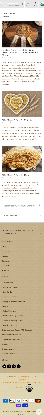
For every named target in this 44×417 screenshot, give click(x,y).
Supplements (8, 349)
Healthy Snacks (9, 325)
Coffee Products (9, 311)
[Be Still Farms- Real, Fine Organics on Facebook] (9, 366)
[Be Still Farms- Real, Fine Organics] (10, 4)
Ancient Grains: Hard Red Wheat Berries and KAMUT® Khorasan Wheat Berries (21, 52)
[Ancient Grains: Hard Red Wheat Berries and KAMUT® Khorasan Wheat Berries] (22, 34)
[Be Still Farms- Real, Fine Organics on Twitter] (4, 366)
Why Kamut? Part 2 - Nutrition (17, 120)
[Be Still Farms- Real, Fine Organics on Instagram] (19, 366)
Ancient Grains (9, 297)
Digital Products (9, 287)
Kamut (5, 127)
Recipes (5, 261)
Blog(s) (5, 256)
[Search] (22, 4)
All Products (7, 282)
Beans (5, 306)
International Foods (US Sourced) (17, 330)
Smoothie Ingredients (12, 339)
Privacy (6, 382)
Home (4, 247)
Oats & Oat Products (11, 335)
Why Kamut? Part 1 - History (16, 175)
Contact (5, 270)
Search (5, 251)
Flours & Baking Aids (12, 320)
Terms (14, 382)
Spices (5, 344)
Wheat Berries (8, 354)
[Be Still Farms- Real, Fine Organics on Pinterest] (14, 366)
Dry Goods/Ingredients (12, 316)
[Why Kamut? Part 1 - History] (22, 159)
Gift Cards (7, 292)
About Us (6, 266)
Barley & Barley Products (13, 301)
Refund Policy (26, 382)
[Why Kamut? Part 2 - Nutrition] (22, 104)
